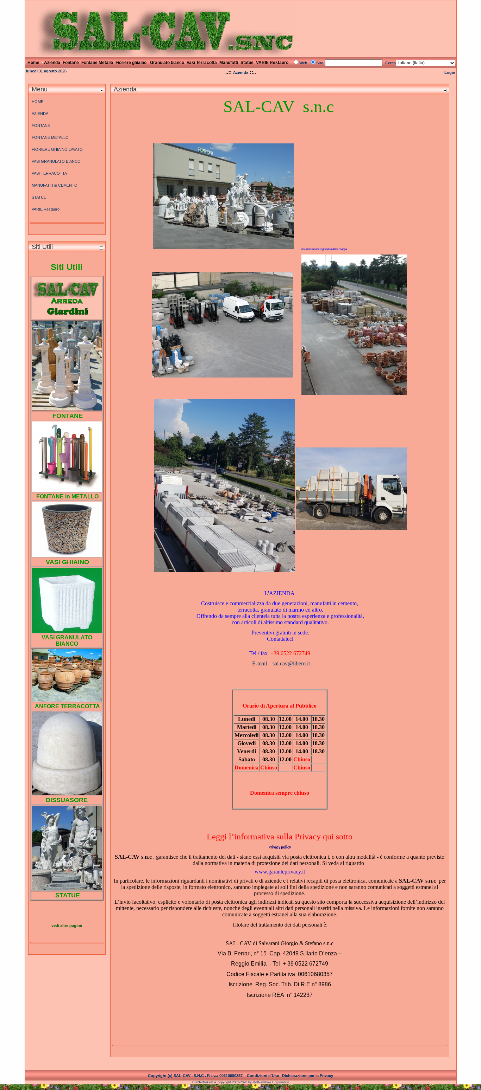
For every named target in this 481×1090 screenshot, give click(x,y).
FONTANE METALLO (50, 137)
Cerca (390, 63)
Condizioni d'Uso (263, 1075)
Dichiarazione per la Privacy (307, 1075)
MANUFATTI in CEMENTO (54, 185)
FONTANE (41, 125)
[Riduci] (101, 90)
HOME (37, 101)
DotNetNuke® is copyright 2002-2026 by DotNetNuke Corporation (240, 1082)
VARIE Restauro (46, 209)
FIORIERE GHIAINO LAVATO (57, 149)
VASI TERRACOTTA (49, 173)
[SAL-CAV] (161, 54)
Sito (320, 63)
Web (303, 63)
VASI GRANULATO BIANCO (56, 161)
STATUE (39, 197)
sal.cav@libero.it (291, 663)
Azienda (240, 72)
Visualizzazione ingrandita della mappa (324, 249)
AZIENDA (40, 113)
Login (449, 72)
